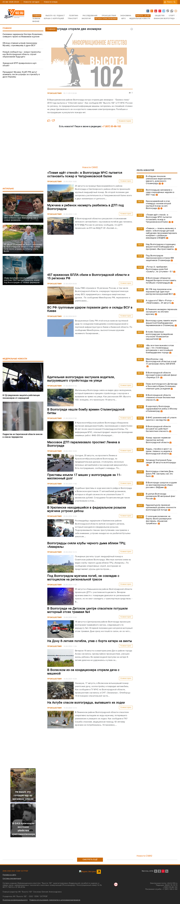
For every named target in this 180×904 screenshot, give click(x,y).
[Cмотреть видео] (162, 183)
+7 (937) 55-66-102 (111, 127)
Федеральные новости (15, 359)
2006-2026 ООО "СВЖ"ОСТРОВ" (15, 871)
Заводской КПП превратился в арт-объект (20, 64)
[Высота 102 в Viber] (167, 11)
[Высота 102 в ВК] (148, 11)
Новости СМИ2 (90, 167)
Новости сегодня (31, 2)
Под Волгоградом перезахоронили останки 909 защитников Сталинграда (160, 258)
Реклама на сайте (9, 875)
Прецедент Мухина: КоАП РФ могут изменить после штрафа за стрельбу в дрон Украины (21, 74)
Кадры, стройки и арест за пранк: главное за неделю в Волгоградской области (159, 451)
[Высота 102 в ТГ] (163, 11)
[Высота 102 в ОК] (151, 11)
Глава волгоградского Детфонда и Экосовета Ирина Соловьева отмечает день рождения (161, 386)
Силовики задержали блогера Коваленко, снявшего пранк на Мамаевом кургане (23, 35)
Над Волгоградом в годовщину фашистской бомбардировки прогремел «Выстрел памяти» (161, 247)
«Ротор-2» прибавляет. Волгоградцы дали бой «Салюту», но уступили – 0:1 (159, 269)
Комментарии (125, 121)
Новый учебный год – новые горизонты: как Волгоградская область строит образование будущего (22, 54)
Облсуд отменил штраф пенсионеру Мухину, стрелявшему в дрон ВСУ (20, 44)
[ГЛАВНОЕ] (90, 60)
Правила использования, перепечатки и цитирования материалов (54, 900)
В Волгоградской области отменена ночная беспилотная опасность (160, 397)
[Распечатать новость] (132, 29)
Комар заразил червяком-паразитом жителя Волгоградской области (158, 440)
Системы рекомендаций (12, 878)
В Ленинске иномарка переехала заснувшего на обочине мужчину (161, 312)
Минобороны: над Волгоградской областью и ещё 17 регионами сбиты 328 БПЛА (161, 361)
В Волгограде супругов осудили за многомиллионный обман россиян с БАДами (161, 485)
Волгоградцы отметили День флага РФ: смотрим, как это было (160, 474)
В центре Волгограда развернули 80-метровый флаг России (160, 496)
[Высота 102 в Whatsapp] (172, 11)
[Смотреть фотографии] (159, 183)
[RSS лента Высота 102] (166, 871)
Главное (7, 28)
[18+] (175, 11)
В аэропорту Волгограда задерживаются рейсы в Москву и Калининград (161, 409)
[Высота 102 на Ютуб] (155, 11)
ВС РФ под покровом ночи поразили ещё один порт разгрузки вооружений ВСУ (159, 291)
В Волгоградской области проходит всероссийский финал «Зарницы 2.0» (161, 375)
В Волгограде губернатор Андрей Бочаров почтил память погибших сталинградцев (161, 280)
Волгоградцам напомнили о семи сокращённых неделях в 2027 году (160, 192)
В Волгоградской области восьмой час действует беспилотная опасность (158, 429)
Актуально (8, 189)
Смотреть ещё (90, 860)
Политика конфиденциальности (15, 900)
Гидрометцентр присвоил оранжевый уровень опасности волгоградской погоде (161, 507)
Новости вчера (50, 2)
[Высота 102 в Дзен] (160, 11)
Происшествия (54, 93)
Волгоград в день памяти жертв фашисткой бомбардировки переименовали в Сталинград (161, 323)
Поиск (170, 2)
